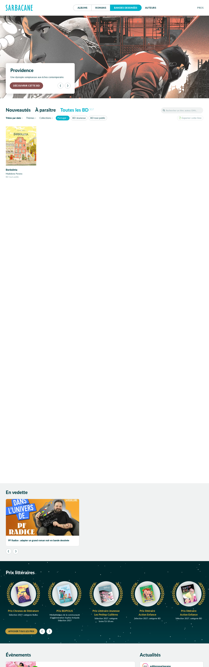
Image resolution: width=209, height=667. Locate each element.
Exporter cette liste (192, 118)
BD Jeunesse (79, 118)
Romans (100, 7)
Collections (45, 118)
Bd (125, 7)
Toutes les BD (77, 109)
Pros (200, 7)
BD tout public (97, 118)
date (15, 118)
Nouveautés (18, 109)
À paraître (45, 109)
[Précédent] (60, 86)
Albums (82, 7)
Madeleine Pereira (14, 173)
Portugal (61, 118)
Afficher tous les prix (21, 631)
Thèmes (30, 118)
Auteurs (150, 7)
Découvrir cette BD (26, 85)
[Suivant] (68, 86)
